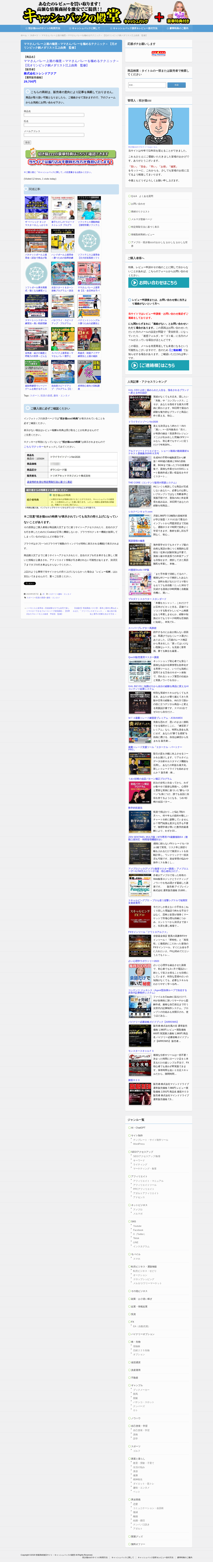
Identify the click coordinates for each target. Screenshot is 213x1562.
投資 (133, 1314)
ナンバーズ (139, 1406)
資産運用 (135, 1370)
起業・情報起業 (139, 1306)
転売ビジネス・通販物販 (144, 1266)
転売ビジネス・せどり (145, 1271)
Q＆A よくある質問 (142, 196)
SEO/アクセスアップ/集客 (146, 1156)
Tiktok (136, 1238)
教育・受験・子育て (143, 1463)
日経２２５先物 (141, 1350)
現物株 (136, 1346)
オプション (139, 1354)
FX (132, 1321)
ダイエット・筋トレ (143, 1483)
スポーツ (34, 395)
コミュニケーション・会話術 (148, 1508)
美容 (135, 1471)
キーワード (139, 1160)
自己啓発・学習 (139, 1426)
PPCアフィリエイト (143, 1189)
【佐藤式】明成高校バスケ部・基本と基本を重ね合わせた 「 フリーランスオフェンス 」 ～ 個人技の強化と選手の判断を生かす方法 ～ (94, 611)
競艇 (135, 1398)
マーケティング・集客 (145, 1168)
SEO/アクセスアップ (142, 1152)
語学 (135, 1438)
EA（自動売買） (141, 1326)
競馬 (135, 1394)
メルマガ (138, 1213)
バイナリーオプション (143, 1334)
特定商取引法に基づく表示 (145, 226)
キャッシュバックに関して (86, 28)
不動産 (134, 1377)
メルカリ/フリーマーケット (147, 1283)
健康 (135, 1475)
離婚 (135, 1516)
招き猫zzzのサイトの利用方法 (44, 28)
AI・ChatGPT (138, 1127)
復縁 (135, 1512)
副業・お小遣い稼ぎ (141, 1299)
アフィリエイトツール (145, 1185)
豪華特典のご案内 (179, 28)
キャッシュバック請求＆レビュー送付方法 (135, 28)
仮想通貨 (135, 1362)
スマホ (136, 1258)
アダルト (138, 1528)
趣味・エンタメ (61, 395)
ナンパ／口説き (141, 1524)
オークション (140, 1275)
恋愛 (135, 1504)
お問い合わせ (138, 203)
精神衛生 (138, 1479)
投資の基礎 (46, 395)
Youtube (137, 1226)
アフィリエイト (139, 1176)
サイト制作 (137, 1135)
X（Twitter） (139, 1234)
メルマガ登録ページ (141, 219)
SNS (133, 1221)
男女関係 (135, 1499)
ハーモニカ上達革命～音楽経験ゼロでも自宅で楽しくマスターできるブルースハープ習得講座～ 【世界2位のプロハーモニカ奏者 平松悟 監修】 (48, 611)
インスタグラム (141, 1246)
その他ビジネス (139, 1291)
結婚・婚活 (139, 1520)
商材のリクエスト (140, 211)
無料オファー (138, 1544)
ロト (135, 1410)
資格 (135, 1434)
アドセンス (139, 1197)
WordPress (139, 1144)
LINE (135, 1242)
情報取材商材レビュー (143, 234)
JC (43, 594)
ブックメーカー (141, 1389)
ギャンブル (137, 1385)
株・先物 (135, 1341)
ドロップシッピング (143, 1279)
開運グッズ (137, 1536)
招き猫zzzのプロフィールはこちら (142, 147)
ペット (136, 1491)
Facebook (138, 1230)
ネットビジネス (139, 1205)
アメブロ (138, 1209)
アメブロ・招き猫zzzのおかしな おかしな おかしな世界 (159, 244)
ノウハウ (135, 1418)
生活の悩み (139, 1467)
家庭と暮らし (138, 1458)
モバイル (135, 1254)
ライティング (140, 1164)
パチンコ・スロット (143, 1402)
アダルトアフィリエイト (146, 1193)
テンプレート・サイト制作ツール (150, 1139)
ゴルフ (136, 1450)
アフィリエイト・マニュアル (148, 1181)
